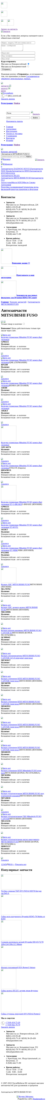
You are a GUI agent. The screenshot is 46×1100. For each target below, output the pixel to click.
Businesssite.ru (39, 1099)
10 (11, 864)
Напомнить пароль (14, 121)
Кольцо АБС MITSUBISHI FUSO (15, 584)
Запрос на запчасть (9, 29)
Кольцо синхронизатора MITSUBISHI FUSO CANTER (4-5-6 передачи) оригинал (20, 657)
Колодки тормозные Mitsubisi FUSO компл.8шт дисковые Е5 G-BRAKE (21, 503)
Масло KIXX (17, 182)
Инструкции (11, 131)
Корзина (5, 160)
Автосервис (11, 129)
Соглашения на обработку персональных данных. (20, 77)
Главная (9, 127)
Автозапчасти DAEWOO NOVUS (16, 169)
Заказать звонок (8, 99)
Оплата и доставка (14, 133)
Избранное (7, 165)
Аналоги (5, 355)
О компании (11, 136)
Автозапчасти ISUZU (10, 176)
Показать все (20, 864)
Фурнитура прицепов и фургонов (23, 189)
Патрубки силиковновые (12, 187)
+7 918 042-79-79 (12, 1025)
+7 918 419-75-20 (12, 1022)
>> (13, 864)
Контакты (10, 138)
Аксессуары (6, 182)
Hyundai (9, 140)
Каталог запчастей (9, 152)
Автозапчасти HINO (21, 171)
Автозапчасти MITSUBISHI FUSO (16, 178)
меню (3, 91)
